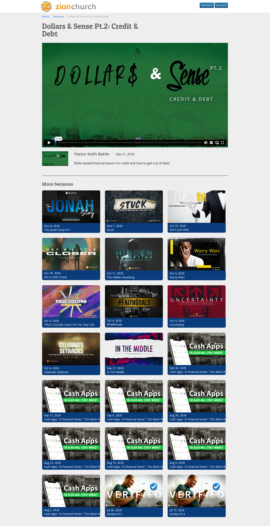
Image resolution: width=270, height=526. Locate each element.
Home (45, 16)
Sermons (206, 5)
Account (221, 5)
